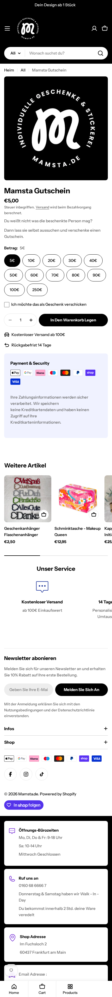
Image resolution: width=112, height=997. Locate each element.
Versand (42, 207)
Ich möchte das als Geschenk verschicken (48, 304)
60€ (34, 275)
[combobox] (56, 53)
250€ (37, 289)
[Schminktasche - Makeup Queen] (78, 498)
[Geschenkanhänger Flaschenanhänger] (27, 498)
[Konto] (94, 28)
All (23, 70)
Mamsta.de (28, 793)
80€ (76, 275)
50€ (13, 275)
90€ (97, 275)
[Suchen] (100, 53)
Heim (9, 70)
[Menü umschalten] (7, 28)
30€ (72, 260)
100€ (14, 289)
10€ (31, 260)
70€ (55, 275)
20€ (51, 260)
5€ (12, 260)
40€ (93, 260)
